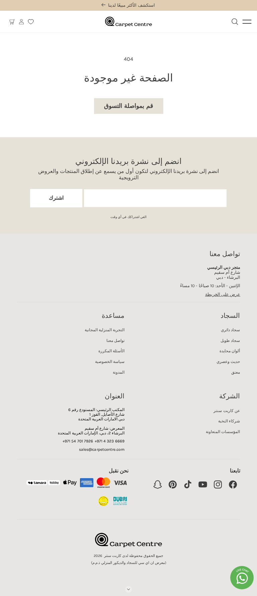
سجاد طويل (230, 340)
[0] (30, 21)
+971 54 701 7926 (78, 441)
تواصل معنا (115, 340)
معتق (235, 372)
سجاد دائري (230, 330)
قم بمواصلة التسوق (128, 106)
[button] (12, 21)
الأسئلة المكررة (111, 351)
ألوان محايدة (230, 351)
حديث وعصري (228, 361)
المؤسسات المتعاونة (223, 431)
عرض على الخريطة (222, 294)
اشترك (56, 198)
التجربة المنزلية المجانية (104, 330)
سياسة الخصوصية (109, 361)
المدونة (118, 372)
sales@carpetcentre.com (101, 449)
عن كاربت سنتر (226, 410)
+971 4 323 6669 (110, 441)
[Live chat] (242, 577)
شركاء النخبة (229, 421)
